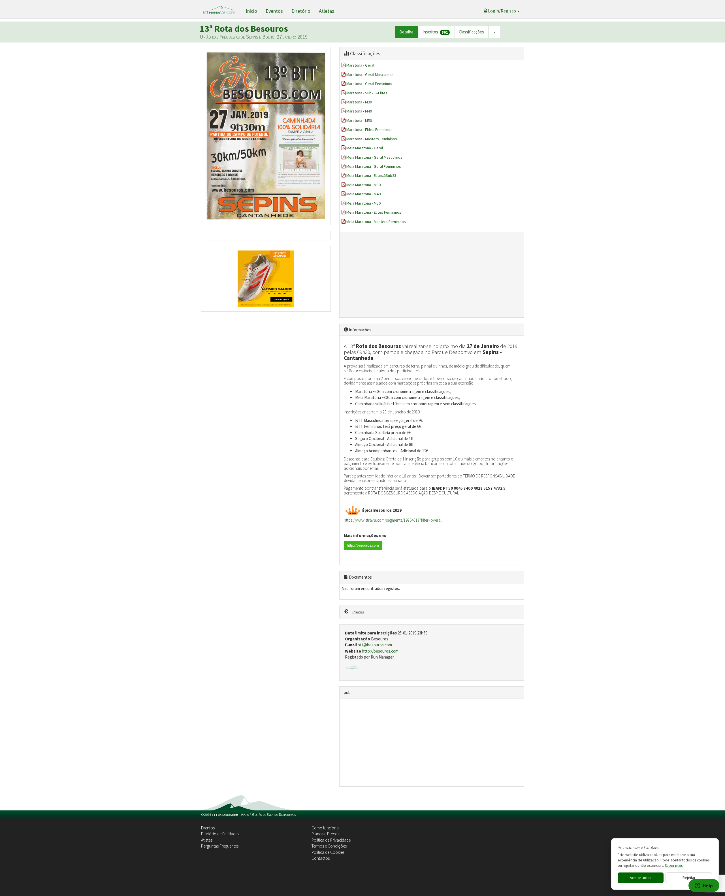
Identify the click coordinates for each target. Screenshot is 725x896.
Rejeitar (689, 877)
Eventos (274, 11)
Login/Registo (502, 11)
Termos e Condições (329, 846)
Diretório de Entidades (220, 833)
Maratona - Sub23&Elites (366, 92)
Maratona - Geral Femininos (369, 83)
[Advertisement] (432, 275)
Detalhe (406, 32)
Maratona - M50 (359, 120)
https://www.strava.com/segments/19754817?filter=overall (393, 520)
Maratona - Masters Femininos (371, 138)
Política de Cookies (328, 852)
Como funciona (325, 828)
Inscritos (435, 32)
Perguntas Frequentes (219, 846)
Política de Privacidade (331, 840)
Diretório (300, 11)
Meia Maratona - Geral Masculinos (374, 157)
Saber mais (674, 865)
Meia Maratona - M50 (363, 203)
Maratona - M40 (359, 111)
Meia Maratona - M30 (363, 184)
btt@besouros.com (375, 644)
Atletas (326, 11)
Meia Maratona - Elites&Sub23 (371, 175)
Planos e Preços (325, 833)
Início (251, 11)
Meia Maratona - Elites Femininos (373, 212)
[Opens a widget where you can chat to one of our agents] (703, 886)
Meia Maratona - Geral (364, 147)
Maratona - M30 (359, 102)
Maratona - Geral (360, 65)
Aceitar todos (640, 877)
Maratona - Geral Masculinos (370, 74)
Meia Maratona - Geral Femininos (373, 166)
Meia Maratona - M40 (363, 193)
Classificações (471, 32)
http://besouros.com (363, 545)
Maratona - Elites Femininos (369, 129)
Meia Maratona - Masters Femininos (376, 221)
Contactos (321, 858)
